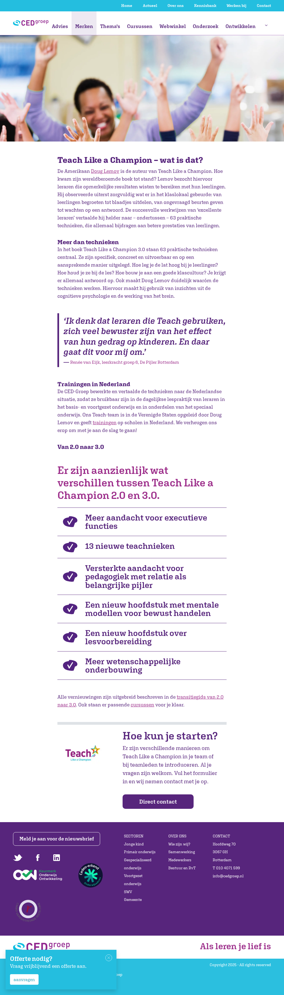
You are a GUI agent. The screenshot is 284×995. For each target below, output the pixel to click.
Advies (60, 26)
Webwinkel (172, 26)
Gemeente (133, 899)
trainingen (104, 422)
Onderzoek (205, 26)
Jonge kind (134, 844)
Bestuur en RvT (182, 868)
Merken (84, 26)
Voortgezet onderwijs (133, 879)
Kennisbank (205, 5)
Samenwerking (181, 852)
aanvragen (24, 979)
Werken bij (236, 5)
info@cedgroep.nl (228, 876)
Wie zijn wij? (179, 844)
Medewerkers (179, 860)
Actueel (150, 5)
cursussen (142, 705)
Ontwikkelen (240, 26)
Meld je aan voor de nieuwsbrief (56, 839)
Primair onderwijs (140, 852)
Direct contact (158, 801)
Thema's (110, 26)
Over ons (176, 5)
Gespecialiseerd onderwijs (137, 864)
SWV (128, 892)
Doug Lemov (105, 171)
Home (126, 5)
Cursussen (140, 26)
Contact (264, 5)
